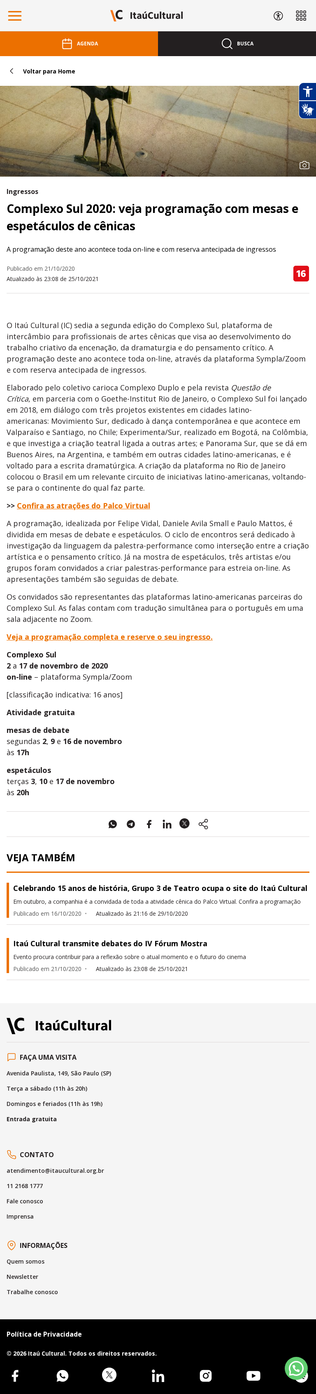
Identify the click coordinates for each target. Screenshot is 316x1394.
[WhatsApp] (62, 1376)
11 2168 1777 (25, 1186)
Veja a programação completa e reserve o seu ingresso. (110, 637)
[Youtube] (253, 1376)
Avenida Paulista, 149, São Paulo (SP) (59, 1073)
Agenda (87, 43)
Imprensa (20, 1216)
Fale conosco (25, 1201)
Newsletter (22, 1277)
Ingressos (22, 191)
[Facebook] (15, 1376)
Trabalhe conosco (32, 1292)
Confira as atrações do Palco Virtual (83, 505)
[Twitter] (110, 1376)
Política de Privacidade (44, 1334)
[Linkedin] (158, 1376)
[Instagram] (206, 1376)
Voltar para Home (49, 71)
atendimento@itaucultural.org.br (55, 1170)
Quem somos (25, 1261)
